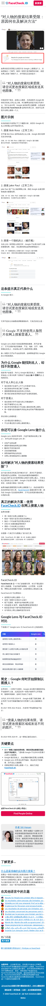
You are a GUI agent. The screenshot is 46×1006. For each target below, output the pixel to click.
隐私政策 (8, 990)
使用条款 (16, 990)
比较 (24, 990)
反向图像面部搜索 (34, 990)
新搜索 (38, 3)
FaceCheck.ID (23, 490)
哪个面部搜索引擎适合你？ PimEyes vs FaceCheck (20, 948)
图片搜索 (5, 941)
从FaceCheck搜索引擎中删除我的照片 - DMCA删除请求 (23, 986)
